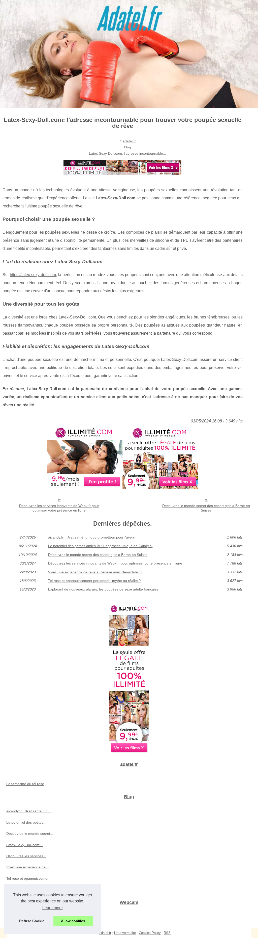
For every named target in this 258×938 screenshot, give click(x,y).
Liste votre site (125, 933)
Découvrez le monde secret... (29, 834)
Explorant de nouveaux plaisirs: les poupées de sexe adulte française (103, 589)
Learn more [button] (52, 908)
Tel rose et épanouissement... (29, 878)
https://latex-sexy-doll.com (33, 275)
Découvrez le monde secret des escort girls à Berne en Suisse (206, 508)
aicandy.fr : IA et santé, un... (28, 811)
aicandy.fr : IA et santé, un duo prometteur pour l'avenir (92, 537)
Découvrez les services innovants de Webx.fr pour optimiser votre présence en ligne (59, 508)
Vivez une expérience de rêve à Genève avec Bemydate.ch (95, 572)
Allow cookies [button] (73, 921)
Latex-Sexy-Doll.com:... (24, 845)
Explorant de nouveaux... (26, 890)
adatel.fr (129, 141)
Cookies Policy (150, 933)
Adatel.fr (105, 933)
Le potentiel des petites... (26, 822)
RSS (167, 933)
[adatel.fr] (129, 54)
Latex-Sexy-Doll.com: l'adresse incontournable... (127, 153)
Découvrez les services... (26, 856)
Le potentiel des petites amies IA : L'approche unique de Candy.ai (100, 546)
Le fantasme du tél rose (25, 784)
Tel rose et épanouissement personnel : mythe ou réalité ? (94, 580)
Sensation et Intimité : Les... (28, 917)
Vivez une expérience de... (27, 867)
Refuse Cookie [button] (31, 921)
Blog (127, 147)
